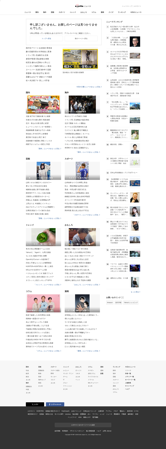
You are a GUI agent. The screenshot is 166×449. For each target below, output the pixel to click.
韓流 (39, 383)
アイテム (108, 411)
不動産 (124, 414)
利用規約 (65, 431)
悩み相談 (75, 414)
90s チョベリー (93, 383)
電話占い (122, 411)
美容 (136, 414)
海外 (44, 12)
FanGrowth (65, 411)
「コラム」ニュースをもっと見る (48, 351)
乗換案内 (117, 414)
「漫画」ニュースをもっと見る (87, 351)
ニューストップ (127, 6)
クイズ (111, 12)
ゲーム (65, 376)
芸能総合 (41, 370)
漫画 (102, 12)
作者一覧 (128, 373)
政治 (27, 376)
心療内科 (101, 411)
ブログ (115, 411)
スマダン (91, 370)
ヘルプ (127, 389)
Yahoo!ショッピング (131, 302)
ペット (78, 380)
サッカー (54, 376)
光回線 (41, 414)
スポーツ (62, 12)
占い (89, 414)
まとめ (28, 380)
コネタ (78, 373)
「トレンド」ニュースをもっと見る (47, 285)
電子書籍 (95, 417)
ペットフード (72, 417)
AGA (80, 417)
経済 (27, 373)
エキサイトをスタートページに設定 (83, 425)
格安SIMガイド (33, 414)
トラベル (91, 380)
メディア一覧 (129, 376)
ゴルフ (53, 380)
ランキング (122, 12)
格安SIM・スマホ (132, 411)
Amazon (110, 302)
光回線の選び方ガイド (52, 411)
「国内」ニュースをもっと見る (48, 148)
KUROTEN (40, 411)
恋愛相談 (83, 414)
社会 (27, 370)
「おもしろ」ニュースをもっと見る (85, 285)
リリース (128, 370)
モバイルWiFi (59, 414)
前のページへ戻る (81, 38)
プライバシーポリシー (77, 431)
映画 (39, 373)
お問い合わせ (107, 431)
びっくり (78, 370)
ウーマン (95, 414)
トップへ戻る (46, 38)
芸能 (52, 12)
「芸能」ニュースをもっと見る (48, 218)
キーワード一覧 (130, 380)
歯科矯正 (130, 414)
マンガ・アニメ (68, 373)
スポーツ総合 (55, 370)
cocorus (68, 414)
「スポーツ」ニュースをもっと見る (85, 215)
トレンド (73, 12)
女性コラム (91, 373)
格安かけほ (49, 414)
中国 (27, 389)
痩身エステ (87, 417)
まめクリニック (76, 411)
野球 (52, 373)
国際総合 (29, 386)
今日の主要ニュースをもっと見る (88, 87)
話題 (101, 373)
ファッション (67, 386)
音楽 (39, 376)
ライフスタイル (93, 376)
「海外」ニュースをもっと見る (87, 152)
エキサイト (137, 6)
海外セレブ (42, 380)
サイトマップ (129, 386)
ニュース (28, 12)
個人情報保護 (90, 431)
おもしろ (84, 12)
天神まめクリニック (89, 411)
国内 (37, 12)
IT (63, 380)
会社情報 (57, 431)
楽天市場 (118, 302)
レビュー (66, 370)
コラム (93, 12)
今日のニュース (135, 12)
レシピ (102, 414)
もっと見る (135, 292)
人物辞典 (128, 383)
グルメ (65, 383)
